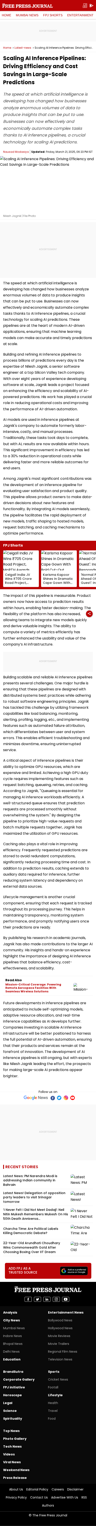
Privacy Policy (16, 1497)
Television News (60, 1359)
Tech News (12, 1446)
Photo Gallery (15, 1438)
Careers (58, 1489)
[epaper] (85, 5)
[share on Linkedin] (46, 1299)
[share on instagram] (56, 1299)
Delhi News (11, 1351)
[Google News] (36, 1098)
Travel (53, 1411)
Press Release (15, 1478)
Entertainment (80, 15)
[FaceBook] (52, 1098)
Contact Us (39, 1497)
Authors (48, 1505)
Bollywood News (60, 1320)
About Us (16, 1489)
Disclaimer (75, 1489)
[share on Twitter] (37, 1299)
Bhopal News (13, 1344)
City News (11, 1320)
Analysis (10, 1312)
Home (6, 15)
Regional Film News (62, 1351)
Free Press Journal (27, 5)
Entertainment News (65, 1312)
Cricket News (58, 1379)
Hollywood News (60, 1328)
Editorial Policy (37, 1489)
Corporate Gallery (19, 1379)
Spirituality (12, 1418)
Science (10, 1411)
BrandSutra (13, 1371)
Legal (7, 1403)
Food (52, 1418)
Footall (53, 1387)
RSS (84, 1497)
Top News (11, 1431)
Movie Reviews (59, 1336)
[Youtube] (72, 1098)
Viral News (12, 1462)
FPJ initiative (14, 1387)
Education (12, 1359)
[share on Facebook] (28, 1299)
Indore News (12, 1336)
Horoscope (12, 1395)
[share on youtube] (65, 1299)
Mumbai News (27, 15)
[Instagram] (66, 1098)
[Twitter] (59, 1098)
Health (53, 1403)
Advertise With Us (64, 1497)
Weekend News (16, 1470)
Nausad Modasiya (16, 152)
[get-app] (91, 5)
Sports (53, 1371)
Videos (9, 1454)
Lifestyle (55, 1395)
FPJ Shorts (53, 15)
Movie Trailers (58, 1344)
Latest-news (23, 48)
